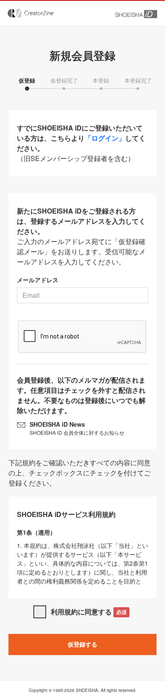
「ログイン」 (105, 138)
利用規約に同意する (88, 612)
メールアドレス (37, 279)
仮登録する (82, 644)
